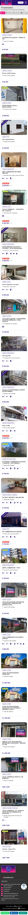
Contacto (21, 2)
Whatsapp (5, 913)
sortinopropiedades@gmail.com (10, 893)
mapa (26, 12)
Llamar (23, 913)
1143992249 (6, 891)
